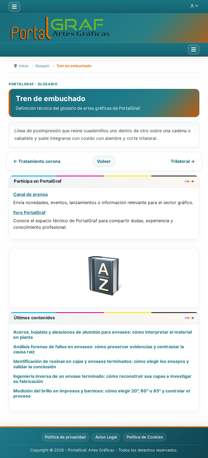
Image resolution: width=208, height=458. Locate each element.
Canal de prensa (30, 194)
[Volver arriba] (198, 448)
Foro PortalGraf (29, 212)
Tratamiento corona (36, 161)
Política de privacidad (65, 437)
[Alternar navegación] (14, 7)
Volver (104, 161)
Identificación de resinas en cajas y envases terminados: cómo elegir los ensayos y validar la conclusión (101, 364)
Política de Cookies (144, 437)
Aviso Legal (106, 437)
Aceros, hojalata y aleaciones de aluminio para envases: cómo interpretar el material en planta (102, 334)
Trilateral (183, 161)
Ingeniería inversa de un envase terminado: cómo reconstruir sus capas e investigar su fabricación (102, 378)
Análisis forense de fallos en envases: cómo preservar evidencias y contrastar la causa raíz (98, 349)
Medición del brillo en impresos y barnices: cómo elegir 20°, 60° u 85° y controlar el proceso (101, 393)
